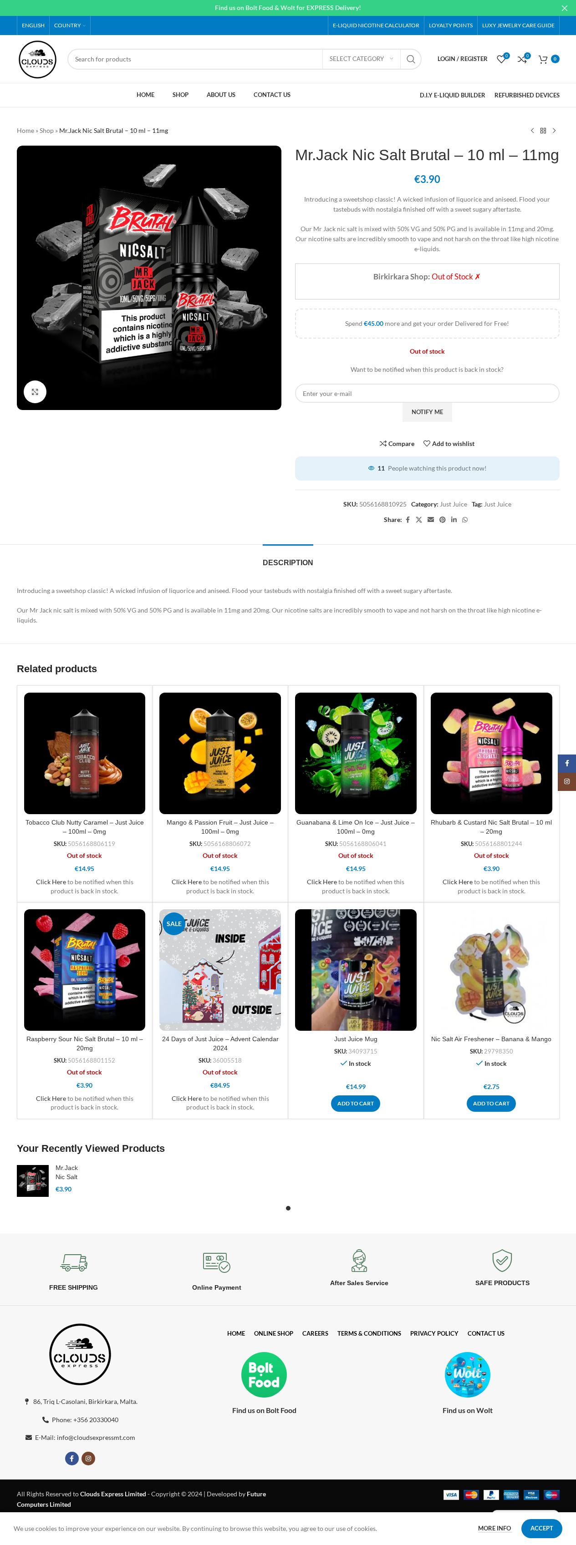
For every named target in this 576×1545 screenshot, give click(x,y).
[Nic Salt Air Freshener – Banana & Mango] (491, 970)
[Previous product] (532, 131)
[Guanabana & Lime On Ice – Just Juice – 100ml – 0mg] (356, 753)
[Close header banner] (564, 8)
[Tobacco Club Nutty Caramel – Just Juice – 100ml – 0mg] (85, 753)
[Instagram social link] (88, 1458)
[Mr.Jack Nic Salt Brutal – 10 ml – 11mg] (33, 1181)
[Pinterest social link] (443, 520)
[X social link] (419, 520)
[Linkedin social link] (454, 520)
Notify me (427, 411)
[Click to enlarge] (35, 391)
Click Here (51, 882)
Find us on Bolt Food (264, 1410)
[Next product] (554, 131)
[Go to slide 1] (288, 1208)
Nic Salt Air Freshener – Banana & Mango (491, 1039)
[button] (355, 1103)
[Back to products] (543, 131)
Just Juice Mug (355, 1039)
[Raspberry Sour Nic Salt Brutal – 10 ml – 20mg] (85, 970)
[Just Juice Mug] (356, 970)
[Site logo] (38, 58)
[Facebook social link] (407, 520)
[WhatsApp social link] (464, 520)
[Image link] (80, 1353)
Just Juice (453, 504)
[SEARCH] (411, 59)
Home (25, 130)
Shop (47, 130)
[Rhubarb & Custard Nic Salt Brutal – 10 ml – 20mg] (491, 753)
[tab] (288, 558)
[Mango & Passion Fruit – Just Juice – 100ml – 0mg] (220, 753)
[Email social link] (431, 520)
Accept (541, 1528)
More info (495, 1528)
